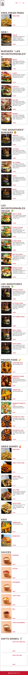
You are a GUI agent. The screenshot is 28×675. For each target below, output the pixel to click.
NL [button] (23, 3)
